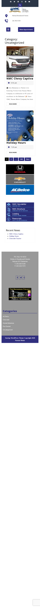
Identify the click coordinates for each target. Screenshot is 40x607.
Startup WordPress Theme (14, 338)
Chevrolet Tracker (15, 238)
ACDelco (6, 316)
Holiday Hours (16, 142)
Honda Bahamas (8, 323)
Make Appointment (27, 30)
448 (21, 159)
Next (27, 159)
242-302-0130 (16, 21)
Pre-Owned (6, 326)
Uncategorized (8, 330)
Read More (14, 104)
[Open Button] (8, 29)
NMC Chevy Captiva (19, 78)
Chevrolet (6, 320)
